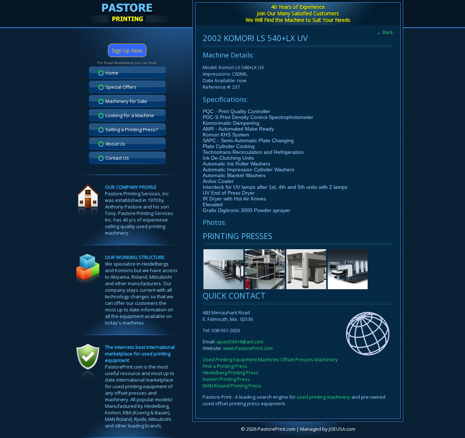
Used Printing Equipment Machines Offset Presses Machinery (270, 359)
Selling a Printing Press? (131, 129)
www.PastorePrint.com (248, 348)
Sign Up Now (127, 50)
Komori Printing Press (226, 379)
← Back (385, 32)
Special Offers (121, 87)
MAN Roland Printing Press (232, 385)
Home (111, 72)
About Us (115, 143)
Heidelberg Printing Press (231, 372)
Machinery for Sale (126, 101)
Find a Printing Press (225, 366)
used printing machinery (323, 397)
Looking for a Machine (129, 115)
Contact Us (117, 158)
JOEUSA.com (342, 429)
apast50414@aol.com (240, 341)
